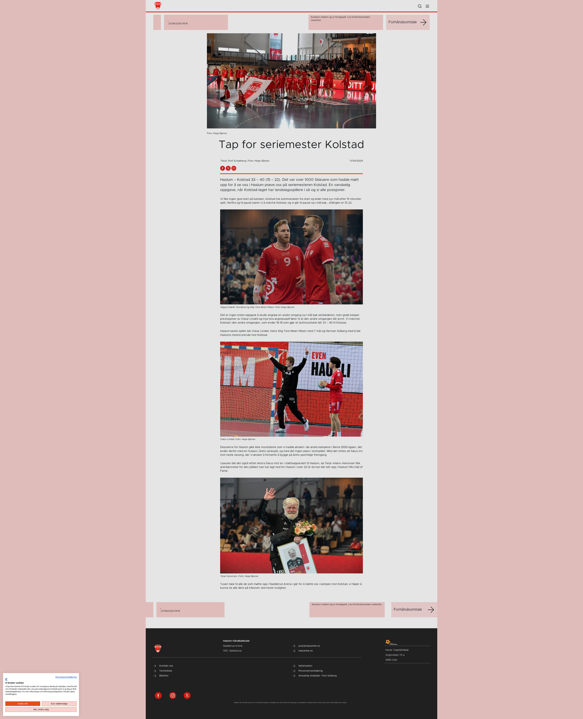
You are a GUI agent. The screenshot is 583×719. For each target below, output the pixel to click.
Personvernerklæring (66, 677)
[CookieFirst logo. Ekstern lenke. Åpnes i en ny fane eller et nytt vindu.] (6, 679)
